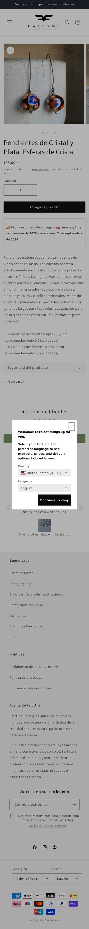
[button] (71, 426)
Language (25, 481)
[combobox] (41, 472)
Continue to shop (54, 500)
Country (24, 466)
